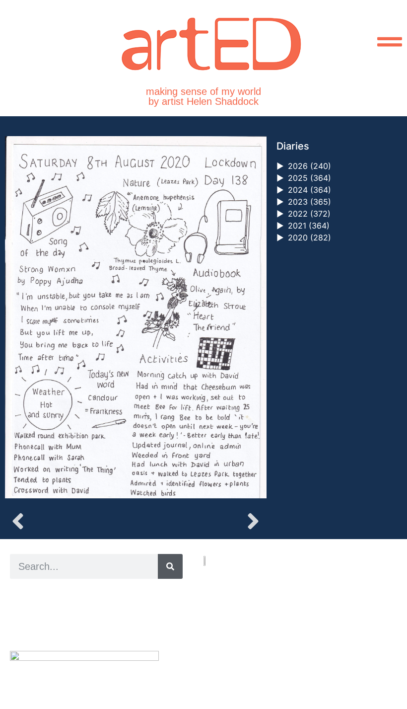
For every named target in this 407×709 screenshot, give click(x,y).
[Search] (170, 566)
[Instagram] (207, 664)
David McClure (91, 628)
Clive (42, 616)
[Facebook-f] (229, 664)
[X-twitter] (218, 664)
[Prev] (70, 521)
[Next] (201, 521)
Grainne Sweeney (100, 605)
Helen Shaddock (91, 594)
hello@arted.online (233, 628)
